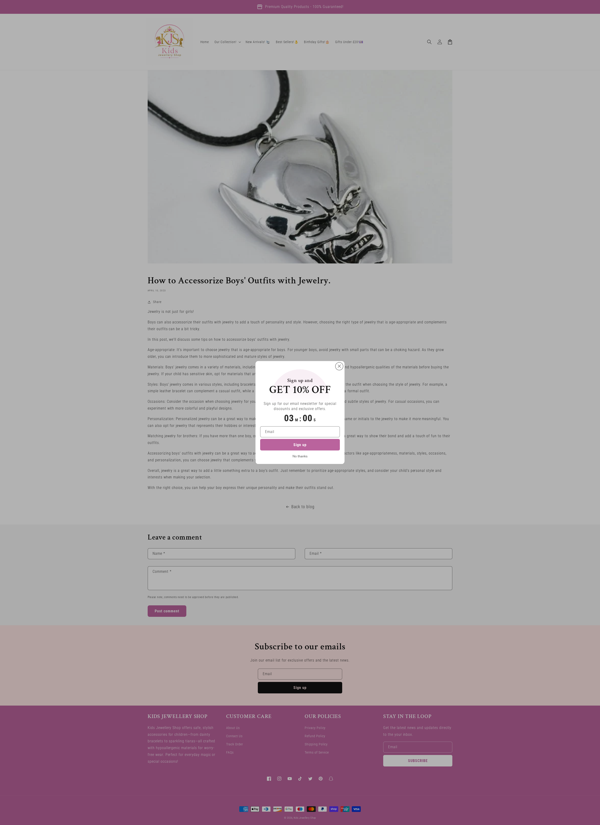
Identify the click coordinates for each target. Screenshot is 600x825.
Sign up (300, 445)
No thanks (300, 456)
